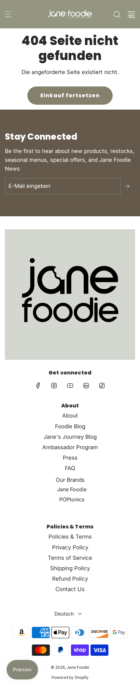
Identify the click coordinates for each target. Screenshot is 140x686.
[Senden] (128, 186)
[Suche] (117, 14)
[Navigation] (8, 14)
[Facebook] (38, 385)
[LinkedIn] (86, 385)
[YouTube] (70, 385)
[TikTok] (102, 385)
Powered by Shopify (70, 677)
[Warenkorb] (131, 14)
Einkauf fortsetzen (70, 95)
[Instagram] (54, 385)
